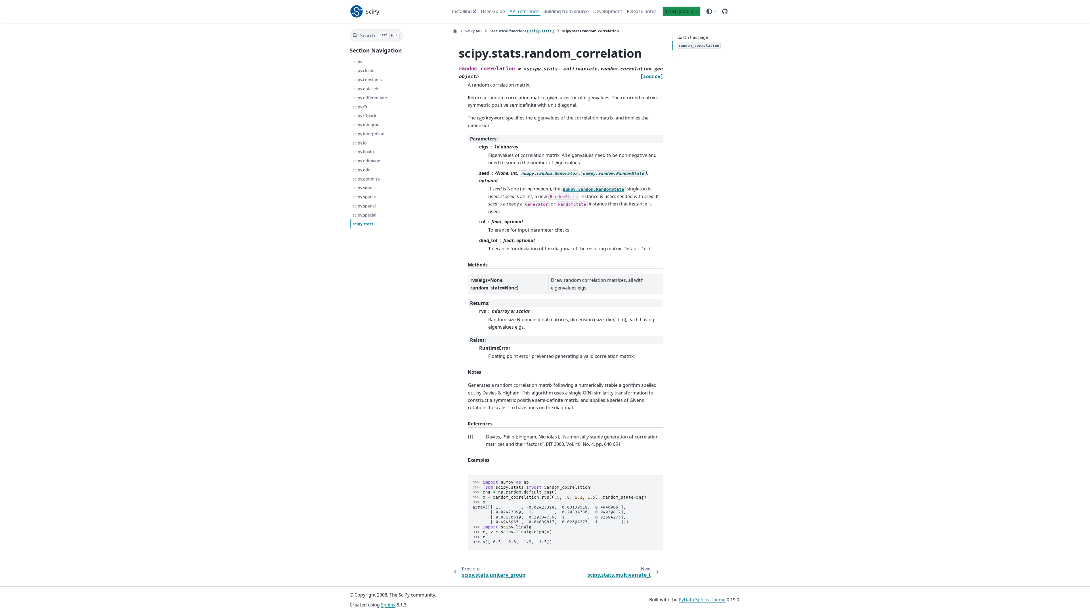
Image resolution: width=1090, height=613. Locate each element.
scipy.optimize (366, 179)
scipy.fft (360, 107)
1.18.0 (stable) (680, 11)
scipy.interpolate (368, 134)
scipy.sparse (364, 197)
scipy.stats (363, 223)
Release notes (642, 11)
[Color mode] (711, 11)
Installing (462, 11)
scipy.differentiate (370, 97)
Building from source (566, 11)
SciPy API (473, 30)
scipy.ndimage (366, 160)
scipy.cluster (364, 70)
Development (607, 11)
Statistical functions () (522, 30)
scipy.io (360, 143)
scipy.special (364, 215)
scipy (357, 61)
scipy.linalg (363, 151)
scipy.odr (361, 170)
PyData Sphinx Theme (702, 600)
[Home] (455, 31)
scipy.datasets (366, 88)
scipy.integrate (367, 124)
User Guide (493, 11)
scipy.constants (367, 79)
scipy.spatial (364, 206)
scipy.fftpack (364, 115)
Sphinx (388, 605)
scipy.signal (364, 187)
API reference (524, 11)
